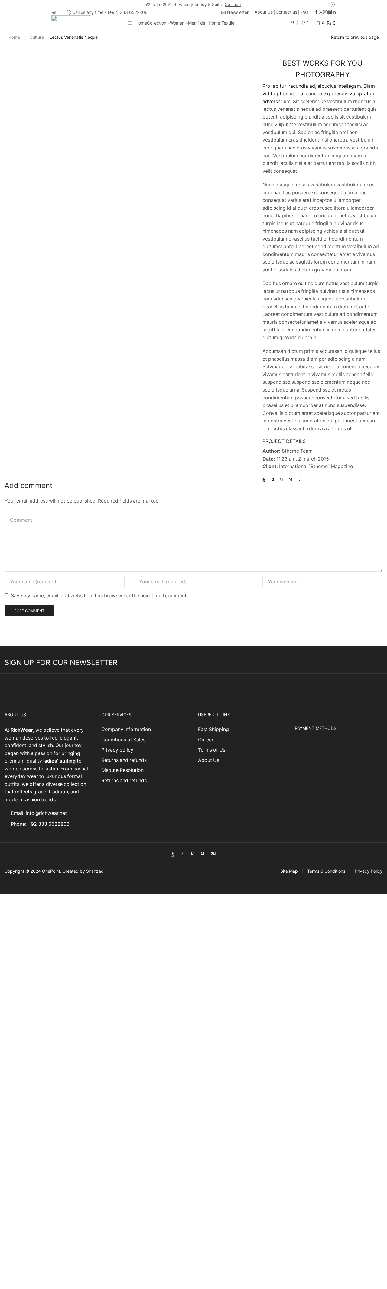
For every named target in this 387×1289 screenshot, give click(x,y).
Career (205, 740)
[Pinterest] (281, 479)
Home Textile (221, 22)
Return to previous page (355, 37)
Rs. (54, 12)
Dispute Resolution (122, 770)
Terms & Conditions (326, 871)
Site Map (289, 871)
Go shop (233, 4)
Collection (156, 22)
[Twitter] (321, 12)
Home (141, 22)
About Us (264, 12)
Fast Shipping (213, 729)
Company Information (126, 729)
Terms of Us (211, 750)
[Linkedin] (333, 12)
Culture (37, 37)
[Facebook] (316, 12)
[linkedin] (290, 479)
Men (192, 22)
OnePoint (51, 871)
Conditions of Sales (123, 740)
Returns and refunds (124, 760)
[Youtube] (329, 12)
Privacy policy (117, 750)
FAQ (304, 12)
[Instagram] (325, 12)
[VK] (272, 479)
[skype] (298, 479)
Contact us (286, 12)
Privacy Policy (368, 871)
